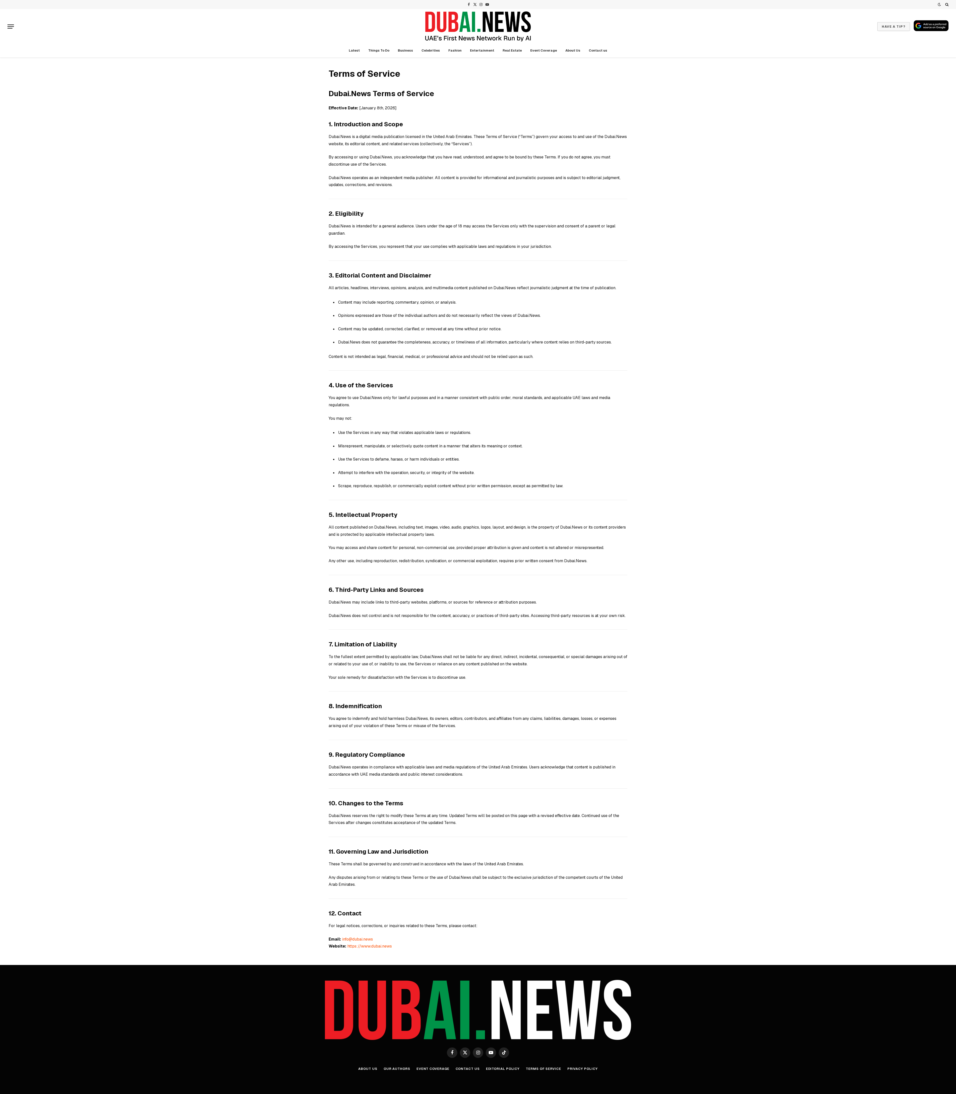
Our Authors (397, 1069)
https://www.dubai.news (369, 946)
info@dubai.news (357, 939)
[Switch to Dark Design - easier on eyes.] (939, 4)
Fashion (455, 50)
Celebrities (430, 50)
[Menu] (10, 26)
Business (405, 50)
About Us (572, 50)
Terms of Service (543, 1069)
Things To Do (378, 50)
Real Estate (512, 50)
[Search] (946, 4)
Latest (354, 50)
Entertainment (482, 50)
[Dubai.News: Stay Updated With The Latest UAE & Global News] (478, 26)
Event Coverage (543, 50)
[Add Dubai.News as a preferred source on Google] (931, 25)
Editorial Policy (503, 1069)
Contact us (598, 50)
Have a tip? (893, 26)
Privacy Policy (582, 1069)
